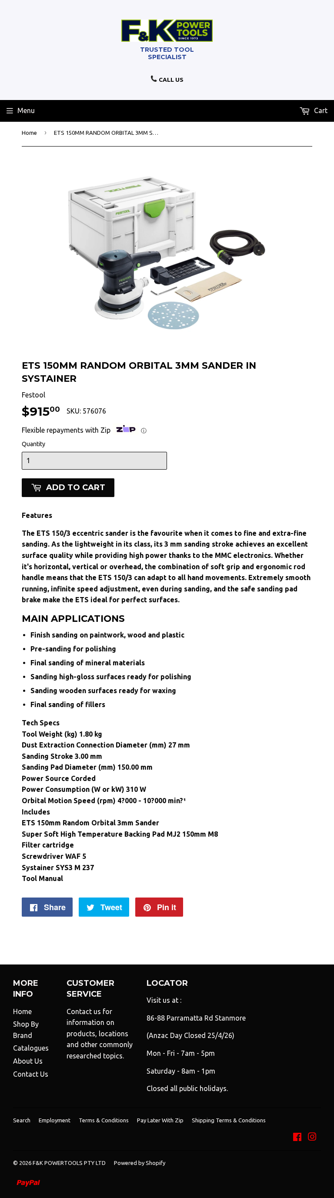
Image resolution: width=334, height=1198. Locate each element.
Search (21, 1120)
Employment (54, 1120)
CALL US (170, 79)
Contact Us (30, 1074)
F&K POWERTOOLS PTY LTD (69, 1163)
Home (29, 133)
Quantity (33, 443)
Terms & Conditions (104, 1120)
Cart (319, 110)
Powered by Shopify (139, 1163)
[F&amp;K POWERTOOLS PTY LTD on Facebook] (297, 1137)
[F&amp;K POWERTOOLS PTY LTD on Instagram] (312, 1137)
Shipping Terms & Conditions (229, 1120)
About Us (28, 1061)
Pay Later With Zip (160, 1120)
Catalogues (31, 1048)
